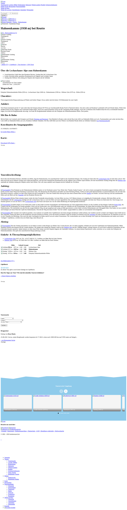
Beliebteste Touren (13, 474)
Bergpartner (12, 6)
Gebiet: (3, 320)
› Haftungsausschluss (20, 431)
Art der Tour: (4, 322)
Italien (10, 491)
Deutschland (12, 487)
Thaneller (21, 195)
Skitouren (28, 5)
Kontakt (6, 506)
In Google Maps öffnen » (8, 132)
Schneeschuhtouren (51, 5)
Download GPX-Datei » (8, 143)
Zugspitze (92, 214)
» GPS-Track (30, 64)
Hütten (3, 6)
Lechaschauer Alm (104, 179)
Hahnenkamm (22, 22)
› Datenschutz (31, 431)
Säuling (89, 193)
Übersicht (11, 486)
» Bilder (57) (4, 64)
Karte (6, 6)
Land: (2, 318)
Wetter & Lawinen (6, 10)
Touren (3, 3)
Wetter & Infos (5, 8)
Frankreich (11, 494)
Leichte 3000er (13, 5)
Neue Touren (12, 472)
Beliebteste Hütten (13, 479)
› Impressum (10, 431)
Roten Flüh (117, 204)
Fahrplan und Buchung (41, 119)
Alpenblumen (16, 10)
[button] (58, 413)
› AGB (38, 431)
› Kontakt (3, 431)
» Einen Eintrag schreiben (8, 276)
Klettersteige (21, 5)
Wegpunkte (30, 10)
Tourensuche (4, 5)
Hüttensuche (12, 477)
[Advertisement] (63, 159)
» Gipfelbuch (12, 64)
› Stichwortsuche (59, 431)
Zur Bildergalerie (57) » (8, 261)
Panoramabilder (20, 6)
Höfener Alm (122, 180)
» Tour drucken (21, 64)
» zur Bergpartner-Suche (8, 340)
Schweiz (10, 492)
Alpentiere (23, 10)
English (12, 507)
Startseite (7, 457)
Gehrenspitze (18, 200)
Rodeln (43, 5)
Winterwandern (36, 5)
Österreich (11, 489)
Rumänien (11, 496)
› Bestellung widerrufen (47, 431)
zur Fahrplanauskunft (103, 121)
